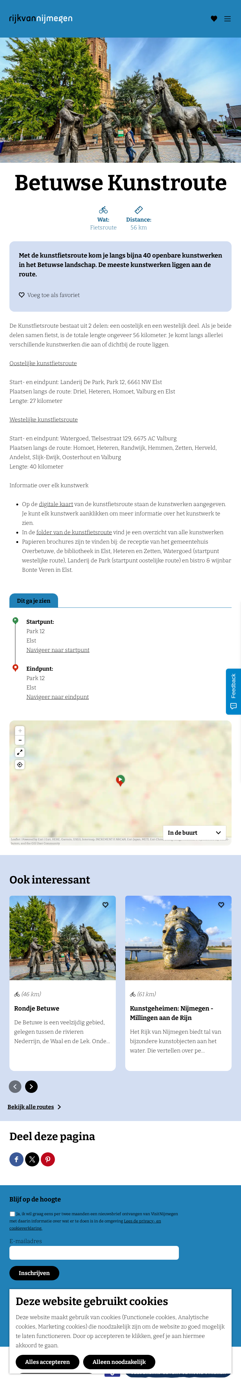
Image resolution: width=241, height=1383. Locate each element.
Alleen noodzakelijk (119, 1362)
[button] (120, 783)
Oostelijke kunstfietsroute (43, 363)
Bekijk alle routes (31, 1107)
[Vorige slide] (15, 1086)
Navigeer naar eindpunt (57, 697)
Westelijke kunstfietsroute (43, 419)
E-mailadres (25, 1241)
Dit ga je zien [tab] (34, 600)
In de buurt (182, 832)
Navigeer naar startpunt (57, 650)
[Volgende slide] (31, 1086)
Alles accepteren (47, 1362)
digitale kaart (56, 504)
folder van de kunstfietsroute (74, 532)
